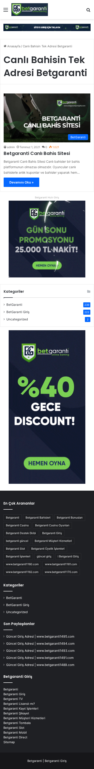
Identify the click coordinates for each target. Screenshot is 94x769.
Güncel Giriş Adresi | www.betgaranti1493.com (40, 650)
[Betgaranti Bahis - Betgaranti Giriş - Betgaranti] (29, 9)
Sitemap (9, 742)
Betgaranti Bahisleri (38, 517)
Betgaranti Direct (15, 737)
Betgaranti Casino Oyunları (52, 525)
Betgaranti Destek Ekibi (21, 533)
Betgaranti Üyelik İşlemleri (48, 548)
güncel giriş (44, 556)
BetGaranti (14, 304)
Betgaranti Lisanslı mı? (19, 703)
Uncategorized (17, 319)
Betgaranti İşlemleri (18, 556)
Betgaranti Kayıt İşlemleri (20, 708)
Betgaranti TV (13, 699)
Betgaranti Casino (17, 525)
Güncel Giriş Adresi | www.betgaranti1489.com (40, 665)
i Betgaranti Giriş (68, 556)
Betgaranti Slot (15, 548)
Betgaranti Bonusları (70, 517)
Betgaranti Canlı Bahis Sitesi (37, 153)
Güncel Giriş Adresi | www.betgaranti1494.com (40, 643)
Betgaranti (12, 517)
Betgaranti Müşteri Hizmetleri (53, 541)
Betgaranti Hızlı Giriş (47, 197)
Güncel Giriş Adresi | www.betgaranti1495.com (40, 636)
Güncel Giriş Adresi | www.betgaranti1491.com (40, 658)
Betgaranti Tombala (17, 723)
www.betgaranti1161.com (61, 564)
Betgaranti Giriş (52, 533)
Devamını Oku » (21, 182)
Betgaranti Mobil (15, 732)
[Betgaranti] (47, 27)
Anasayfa (13, 46)
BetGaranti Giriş (17, 312)
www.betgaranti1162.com (22, 572)
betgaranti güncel (17, 541)
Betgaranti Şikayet (16, 713)
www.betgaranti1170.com (61, 572)
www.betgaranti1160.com (22, 564)
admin (11, 147)
